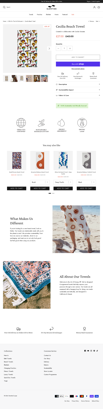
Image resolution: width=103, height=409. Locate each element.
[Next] (49, 48)
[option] (27, 48)
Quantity (59, 44)
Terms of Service (85, 401)
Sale (73, 15)
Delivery (46, 362)
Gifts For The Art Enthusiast (15, 21)
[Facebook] (85, 350)
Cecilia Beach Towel (30, 21)
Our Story (47, 358)
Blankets (48, 15)
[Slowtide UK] (51, 7)
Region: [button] (93, 1)
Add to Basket (78, 57)
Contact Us (47, 355)
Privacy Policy (75, 401)
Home (56, 15)
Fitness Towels (8, 371)
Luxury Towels (8, 374)
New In (6, 355)
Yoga (5, 381)
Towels (31, 15)
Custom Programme (50, 374)
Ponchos (39, 15)
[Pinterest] (94, 350)
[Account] (94, 7)
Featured (64, 15)
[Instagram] (91, 350)
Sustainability (48, 368)
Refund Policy (95, 401)
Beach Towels (8, 362)
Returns (46, 365)
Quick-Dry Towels (9, 378)
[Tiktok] (97, 350)
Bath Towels (8, 358)
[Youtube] (88, 350)
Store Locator (48, 371)
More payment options (78, 69)
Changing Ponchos (10, 368)
